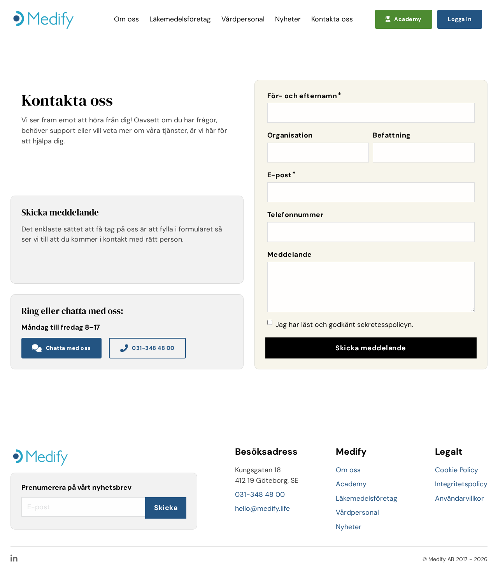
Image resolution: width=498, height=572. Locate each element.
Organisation (290, 135)
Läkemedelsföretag (180, 19)
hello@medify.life (262, 508)
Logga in (460, 19)
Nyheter (288, 19)
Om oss (126, 19)
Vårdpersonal (243, 19)
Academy (408, 19)
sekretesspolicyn (384, 324)
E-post (279, 175)
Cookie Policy (456, 470)
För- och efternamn (302, 96)
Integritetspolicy (461, 484)
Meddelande (289, 254)
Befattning (391, 135)
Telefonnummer (295, 214)
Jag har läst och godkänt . (344, 324)
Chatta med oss (68, 347)
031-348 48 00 (153, 347)
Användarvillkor (459, 498)
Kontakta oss (332, 19)
